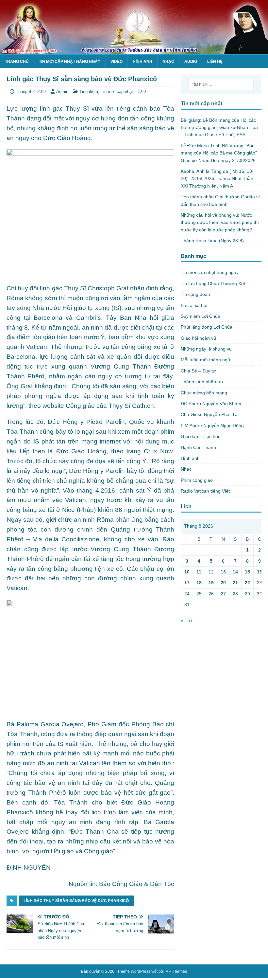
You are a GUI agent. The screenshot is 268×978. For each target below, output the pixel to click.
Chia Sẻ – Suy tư (198, 370)
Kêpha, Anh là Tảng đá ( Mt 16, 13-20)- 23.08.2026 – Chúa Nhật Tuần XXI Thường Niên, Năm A (217, 179)
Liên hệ (215, 61)
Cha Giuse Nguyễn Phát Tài (210, 414)
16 (259, 571)
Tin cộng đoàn (195, 294)
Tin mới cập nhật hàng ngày (69, 61)
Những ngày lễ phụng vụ (206, 349)
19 (211, 582)
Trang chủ (17, 61)
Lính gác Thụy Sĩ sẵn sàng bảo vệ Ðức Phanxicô (76, 900)
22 (247, 582)
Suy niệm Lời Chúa (200, 316)
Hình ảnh (142, 61)
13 (223, 571)
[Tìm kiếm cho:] (221, 84)
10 (187, 571)
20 (223, 582)
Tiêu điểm (88, 91)
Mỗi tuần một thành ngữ (205, 359)
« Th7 (187, 620)
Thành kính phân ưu (202, 381)
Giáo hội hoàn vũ (198, 338)
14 (235, 571)
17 (187, 582)
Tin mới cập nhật (117, 91)
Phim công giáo (197, 480)
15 (247, 571)
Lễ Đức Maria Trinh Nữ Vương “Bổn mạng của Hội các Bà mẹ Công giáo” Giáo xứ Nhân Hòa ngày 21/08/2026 (219, 153)
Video (116, 61)
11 (198, 571)
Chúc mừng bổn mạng (204, 392)
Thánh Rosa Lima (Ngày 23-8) (212, 240)
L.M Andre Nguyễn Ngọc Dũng (212, 425)
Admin (62, 91)
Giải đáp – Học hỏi (200, 436)
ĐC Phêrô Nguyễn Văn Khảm (211, 403)
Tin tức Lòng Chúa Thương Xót (213, 283)
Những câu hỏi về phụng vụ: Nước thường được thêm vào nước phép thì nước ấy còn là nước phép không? (220, 222)
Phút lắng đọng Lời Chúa (206, 327)
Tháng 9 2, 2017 (31, 91)
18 (199, 582)
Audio (190, 61)
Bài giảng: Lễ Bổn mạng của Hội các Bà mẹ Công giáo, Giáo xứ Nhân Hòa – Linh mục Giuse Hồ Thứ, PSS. (219, 127)
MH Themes (176, 971)
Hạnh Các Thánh (198, 447)
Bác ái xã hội (194, 305)
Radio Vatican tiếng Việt (205, 491)
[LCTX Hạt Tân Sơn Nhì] (134, 50)
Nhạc (168, 61)
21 (235, 582)
